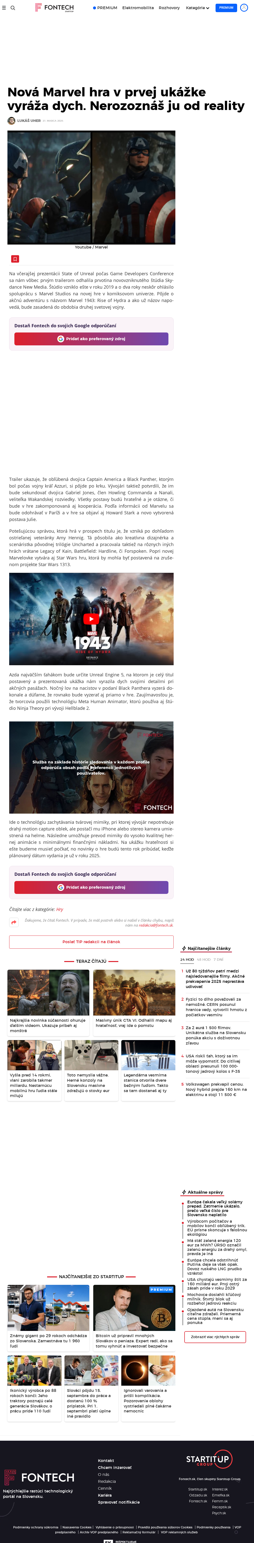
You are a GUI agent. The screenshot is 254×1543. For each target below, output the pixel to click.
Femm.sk (220, 1501)
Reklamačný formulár (139, 1532)
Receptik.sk (221, 1507)
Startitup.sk (197, 1489)
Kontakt (106, 1461)
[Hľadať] (13, 8)
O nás (103, 1475)
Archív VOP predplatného (99, 1532)
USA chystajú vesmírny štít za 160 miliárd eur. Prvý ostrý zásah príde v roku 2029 (217, 1284)
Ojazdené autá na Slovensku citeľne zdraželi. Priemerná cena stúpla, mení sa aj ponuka (215, 1316)
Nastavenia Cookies (77, 1527)
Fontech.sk (198, 1501)
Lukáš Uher (29, 121)
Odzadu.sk (198, 1495)
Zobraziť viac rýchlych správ (215, 1337)
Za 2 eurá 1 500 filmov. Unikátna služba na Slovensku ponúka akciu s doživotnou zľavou (216, 1035)
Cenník (105, 1488)
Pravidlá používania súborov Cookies (165, 1527)
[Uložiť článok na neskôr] (15, 259)
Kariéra (105, 1495)
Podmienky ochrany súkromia (35, 1527)
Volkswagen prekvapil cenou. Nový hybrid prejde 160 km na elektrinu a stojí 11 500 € (216, 1089)
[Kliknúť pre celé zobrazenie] (91, 188)
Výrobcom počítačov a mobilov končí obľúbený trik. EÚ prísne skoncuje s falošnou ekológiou (217, 1228)
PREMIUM (107, 8)
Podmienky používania (213, 1527)
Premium (226, 7)
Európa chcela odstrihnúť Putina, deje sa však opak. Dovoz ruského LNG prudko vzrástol (214, 1266)
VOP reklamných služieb (179, 1532)
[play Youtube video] (91, 619)
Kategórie (195, 8)
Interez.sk (220, 1489)
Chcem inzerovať (115, 1468)
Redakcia (107, 1482)
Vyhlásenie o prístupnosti (115, 1527)
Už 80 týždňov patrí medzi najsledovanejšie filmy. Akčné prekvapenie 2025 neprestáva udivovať (215, 979)
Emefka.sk (220, 1495)
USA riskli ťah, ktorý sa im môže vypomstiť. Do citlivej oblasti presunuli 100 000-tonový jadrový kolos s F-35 (213, 1064)
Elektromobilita (138, 8)
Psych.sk (219, 1513)
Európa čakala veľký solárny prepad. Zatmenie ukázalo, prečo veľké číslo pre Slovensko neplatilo (215, 1208)
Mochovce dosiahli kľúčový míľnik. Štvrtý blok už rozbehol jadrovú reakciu (214, 1299)
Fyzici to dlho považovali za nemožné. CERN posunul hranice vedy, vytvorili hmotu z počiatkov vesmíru (216, 1007)
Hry (59, 909)
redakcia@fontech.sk (156, 925)
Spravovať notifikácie (119, 1502)
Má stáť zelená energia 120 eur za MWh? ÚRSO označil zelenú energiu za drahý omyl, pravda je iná (217, 1247)
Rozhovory (169, 8)
